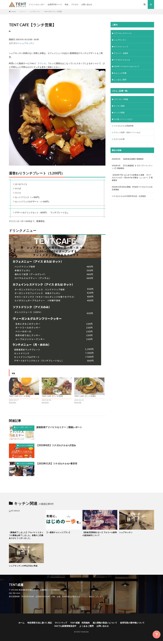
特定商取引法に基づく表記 (40, 622)
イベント (23, 11)
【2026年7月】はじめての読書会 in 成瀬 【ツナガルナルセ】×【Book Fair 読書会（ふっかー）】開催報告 (132, 177)
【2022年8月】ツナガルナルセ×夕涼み (56, 445)
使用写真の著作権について (132, 622)
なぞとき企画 (119, 139)
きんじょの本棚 (120, 73)
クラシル (42, 63)
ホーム (21, 622)
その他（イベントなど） (123, 119)
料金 (66, 4)
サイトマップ (61, 622)
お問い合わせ (86, 4)
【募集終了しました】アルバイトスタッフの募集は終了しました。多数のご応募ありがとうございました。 (26, 535)
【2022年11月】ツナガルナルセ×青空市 (56, 463)
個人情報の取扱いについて (105, 622)
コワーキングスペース (123, 33)
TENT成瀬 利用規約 (80, 622)
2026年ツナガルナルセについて (126, 66)
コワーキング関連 (121, 99)
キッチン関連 (119, 106)
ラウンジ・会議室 (121, 53)
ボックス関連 (119, 112)
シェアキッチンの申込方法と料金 (23, 566)
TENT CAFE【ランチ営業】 (53, 11)
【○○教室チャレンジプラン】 (58, 532)
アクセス (74, 4)
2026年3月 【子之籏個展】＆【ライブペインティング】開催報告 (132, 166)
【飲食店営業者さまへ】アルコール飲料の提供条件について (100, 533)
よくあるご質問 (120, 80)
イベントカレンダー (37, 4)
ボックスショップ (121, 46)
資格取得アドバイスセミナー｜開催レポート (59, 427)
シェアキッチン (35, 11)
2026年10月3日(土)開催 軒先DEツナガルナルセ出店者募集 (132, 188)
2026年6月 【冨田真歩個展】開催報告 (128, 159)
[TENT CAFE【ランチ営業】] (24, 386)
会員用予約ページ (55, 4)
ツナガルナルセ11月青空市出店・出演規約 (129, 196)
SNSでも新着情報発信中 (65, 626)
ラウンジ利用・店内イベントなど (23, 428)
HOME (13, 11)
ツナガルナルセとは (122, 60)
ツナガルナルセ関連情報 (26, 445)
